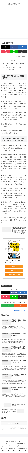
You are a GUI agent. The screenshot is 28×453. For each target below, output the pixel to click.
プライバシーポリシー (7, 446)
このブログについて (20, 443)
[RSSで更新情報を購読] (20, 305)
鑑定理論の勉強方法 (7, 285)
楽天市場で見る (14, 270)
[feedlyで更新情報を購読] (7, 305)
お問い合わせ (20, 446)
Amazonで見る (14, 266)
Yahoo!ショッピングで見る (14, 274)
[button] (22, 51)
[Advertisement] (14, 23)
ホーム (7, 443)
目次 (12, 60)
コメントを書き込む (14, 423)
